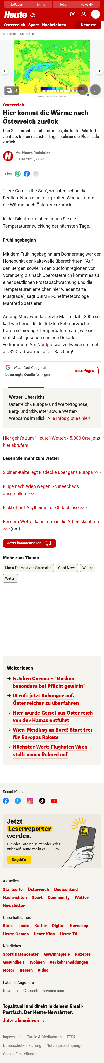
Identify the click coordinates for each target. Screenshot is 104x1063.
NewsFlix (86, 4)
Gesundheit (13, 962)
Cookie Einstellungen (20, 1054)
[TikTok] (42, 800)
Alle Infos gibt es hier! (68, 418)
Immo (41, 4)
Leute (23, 925)
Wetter (87, 568)
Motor (9, 970)
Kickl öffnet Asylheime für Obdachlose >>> (45, 507)
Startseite (9, 34)
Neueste (88, 25)
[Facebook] (27, 173)
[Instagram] (30, 800)
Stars (8, 925)
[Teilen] (36, 173)
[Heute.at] (15, 14)
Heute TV (68, 934)
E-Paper (17, 4)
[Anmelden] (84, 14)
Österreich (14, 25)
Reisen (26, 970)
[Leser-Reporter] (73, 14)
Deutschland (66, 889)
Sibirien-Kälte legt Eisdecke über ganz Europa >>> (52, 472)
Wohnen (37, 962)
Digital (58, 925)
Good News (67, 568)
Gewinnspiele (57, 954)
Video (43, 970)
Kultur (40, 925)
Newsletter (14, 905)
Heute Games (16, 934)
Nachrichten (15, 897)
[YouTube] (54, 800)
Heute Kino (44, 934)
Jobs (62, 4)
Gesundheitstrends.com (43, 990)
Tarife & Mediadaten (44, 1037)
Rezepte (83, 954)
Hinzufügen (84, 371)
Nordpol (45, 344)
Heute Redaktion (36, 153)
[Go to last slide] (4, 71)
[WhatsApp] (18, 173)
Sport (33, 25)
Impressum (12, 1037)
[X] (18, 800)
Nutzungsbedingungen (65, 1045)
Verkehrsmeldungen (69, 962)
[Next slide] (99, 71)
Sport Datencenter (21, 954)
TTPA (71, 1037)
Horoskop (79, 925)
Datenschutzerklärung (22, 1045)
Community (59, 897)
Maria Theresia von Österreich (28, 568)
